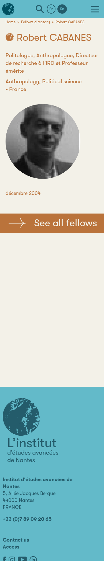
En (62, 9)
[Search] (40, 9)
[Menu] (95, 9)
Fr (51, 9)
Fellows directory (35, 22)
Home (11, 22)
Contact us (16, 540)
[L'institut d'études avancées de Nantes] (30, 430)
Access (11, 547)
